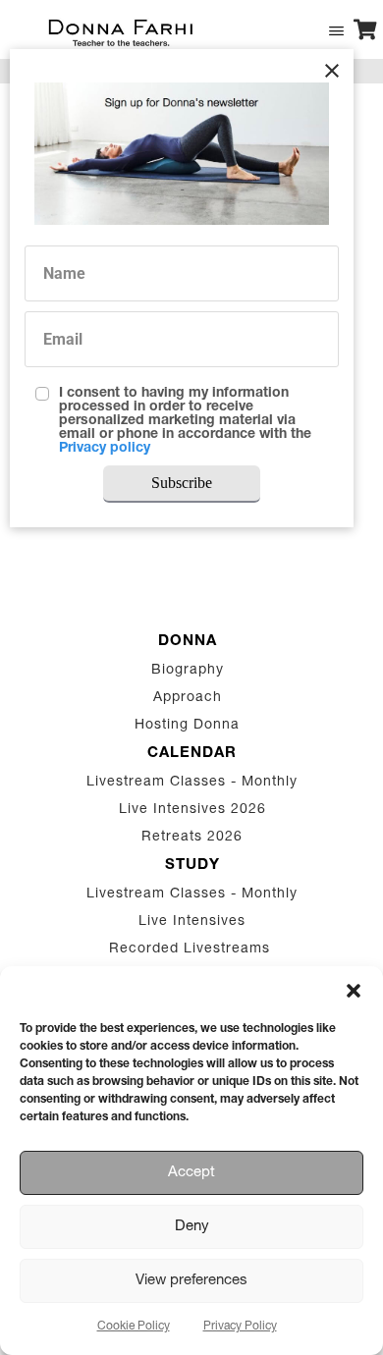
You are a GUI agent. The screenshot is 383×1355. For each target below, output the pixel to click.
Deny (192, 1227)
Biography (187, 671)
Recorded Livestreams (192, 949)
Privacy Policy (240, 1326)
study (192, 865)
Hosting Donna (187, 725)
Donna (187, 641)
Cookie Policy (133, 1326)
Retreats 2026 (192, 837)
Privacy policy (104, 449)
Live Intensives (192, 922)
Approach (187, 698)
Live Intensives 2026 (192, 810)
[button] (353, 991)
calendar (192, 753)
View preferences (191, 1281)
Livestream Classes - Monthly (192, 782)
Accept (191, 1172)
